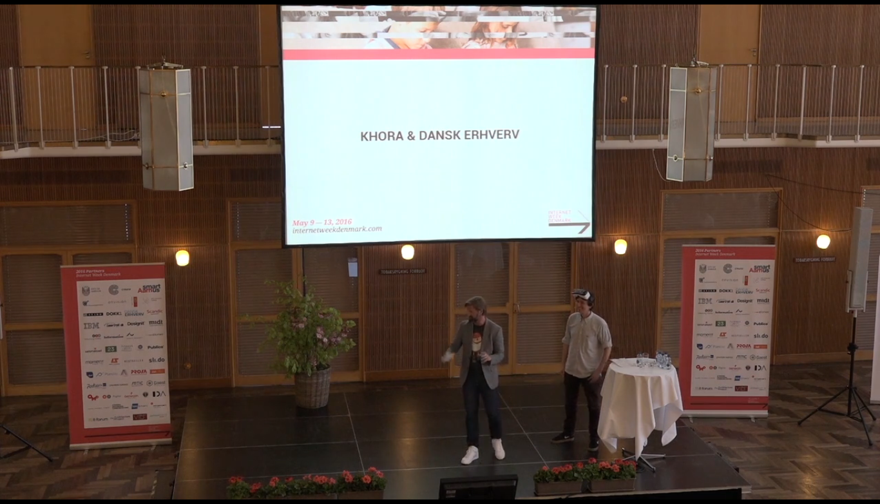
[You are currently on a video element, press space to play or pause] (440, 252)
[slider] (412, 497)
